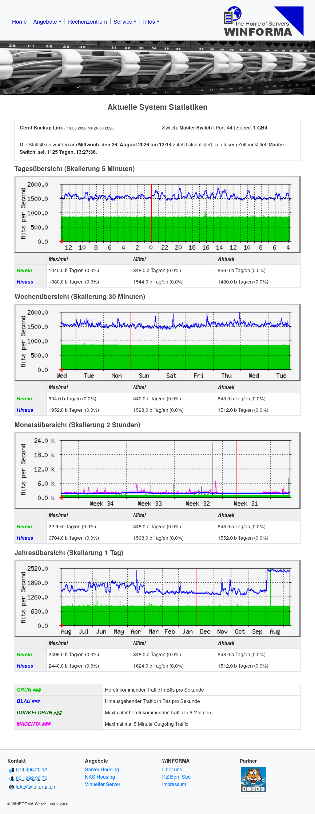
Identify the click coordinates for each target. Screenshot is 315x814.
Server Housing (102, 769)
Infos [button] (149, 21)
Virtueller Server (102, 784)
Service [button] (123, 21)
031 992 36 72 (31, 777)
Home (19, 21)
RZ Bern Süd (176, 776)
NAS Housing (100, 776)
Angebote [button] (45, 21)
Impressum (174, 784)
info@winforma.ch (35, 786)
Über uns (172, 769)
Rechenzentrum (87, 21)
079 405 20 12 (31, 769)
